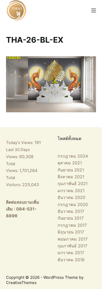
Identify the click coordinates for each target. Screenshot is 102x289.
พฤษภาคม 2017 (73, 239)
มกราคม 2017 (71, 252)
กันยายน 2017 (71, 218)
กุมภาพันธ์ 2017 (72, 245)
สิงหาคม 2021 (71, 176)
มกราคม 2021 (71, 190)
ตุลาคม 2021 (70, 162)
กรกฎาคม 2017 (72, 225)
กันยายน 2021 (71, 170)
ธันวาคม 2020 (71, 197)
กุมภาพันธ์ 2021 (73, 183)
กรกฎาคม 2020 (73, 204)
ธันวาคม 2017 (71, 211)
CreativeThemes (21, 282)
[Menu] (93, 10)
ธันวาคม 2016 (71, 259)
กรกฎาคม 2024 (73, 156)
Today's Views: (20, 142)
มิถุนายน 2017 (71, 232)
